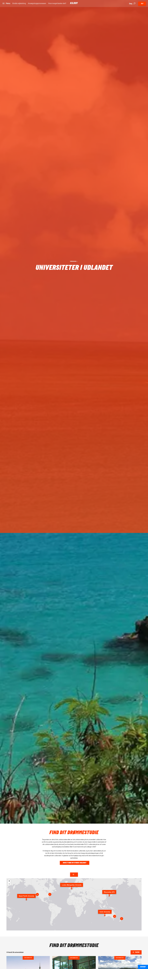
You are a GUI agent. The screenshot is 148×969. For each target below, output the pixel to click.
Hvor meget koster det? (57, 3)
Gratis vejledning (19, 3)
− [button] (9, 884)
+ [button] (9, 881)
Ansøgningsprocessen (37, 3)
